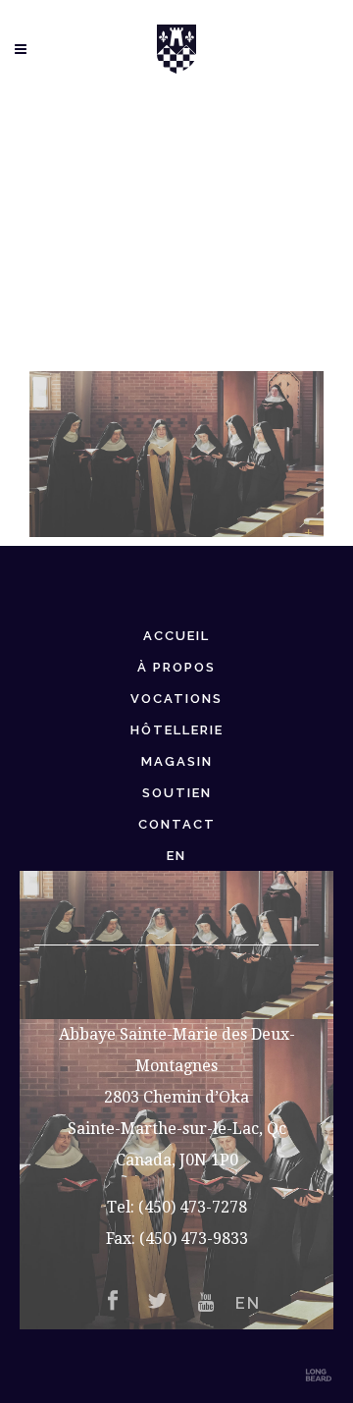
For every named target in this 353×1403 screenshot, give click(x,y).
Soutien (177, 792)
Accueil (176, 635)
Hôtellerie (177, 730)
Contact (177, 824)
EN (176, 855)
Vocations (176, 698)
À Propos (176, 667)
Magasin (177, 761)
